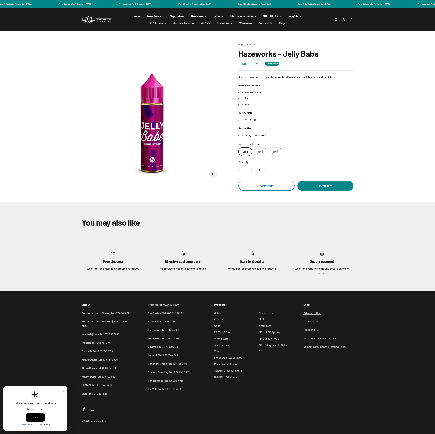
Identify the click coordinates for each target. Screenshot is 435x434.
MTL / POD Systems (270, 332)
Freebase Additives (226, 364)
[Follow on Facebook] (84, 409)
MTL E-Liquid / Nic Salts (273, 345)
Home (137, 16)
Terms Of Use (311, 321)
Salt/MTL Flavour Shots (228, 370)
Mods (262, 319)
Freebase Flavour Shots (228, 357)
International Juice (241, 16)
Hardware (197, 16)
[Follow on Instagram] (92, 409)
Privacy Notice (312, 313)
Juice (216, 16)
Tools (217, 351)
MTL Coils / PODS (269, 338)
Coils (217, 325)
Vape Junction (247, 44)
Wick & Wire (221, 338)
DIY (261, 351)
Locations (223, 23)
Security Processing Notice (319, 338)
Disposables (177, 16)
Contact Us (265, 23)
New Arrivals (155, 16)
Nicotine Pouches (183, 23)
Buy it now (325, 185)
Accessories (221, 345)
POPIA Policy (310, 329)
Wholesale (245, 23)
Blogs (282, 23)
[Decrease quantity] (243, 170)
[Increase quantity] (260, 170)
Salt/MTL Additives (225, 377)
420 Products (158, 23)
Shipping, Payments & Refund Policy (324, 346)
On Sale (205, 23)
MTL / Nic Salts (272, 16)
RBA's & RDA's (222, 332)
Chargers (219, 319)
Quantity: (243, 162)
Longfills (293, 16)
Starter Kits (266, 313)
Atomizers (265, 325)
